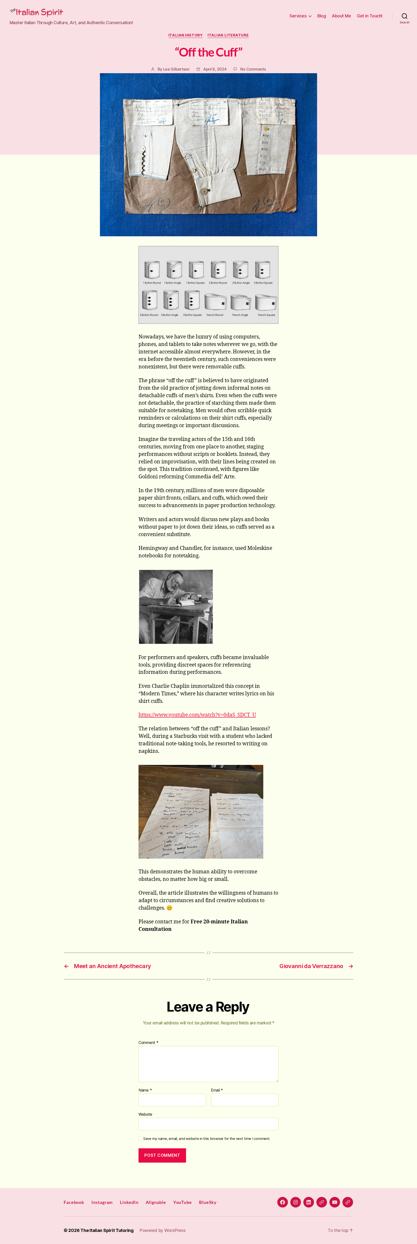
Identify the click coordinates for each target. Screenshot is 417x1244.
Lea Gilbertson (176, 69)
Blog (321, 15)
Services (298, 15)
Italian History (185, 35)
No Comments (253, 69)
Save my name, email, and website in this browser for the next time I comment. (206, 1138)
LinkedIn (129, 1202)
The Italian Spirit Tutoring (107, 1230)
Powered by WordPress (162, 1230)
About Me (341, 15)
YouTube (182, 1202)
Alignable (156, 1202)
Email (217, 1090)
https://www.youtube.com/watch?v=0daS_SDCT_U (197, 715)
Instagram (102, 1202)
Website (145, 1114)
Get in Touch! (369, 15)
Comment (149, 1043)
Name (145, 1090)
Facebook (74, 1202)
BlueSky (208, 1202)
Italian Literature (228, 35)
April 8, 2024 (215, 69)
